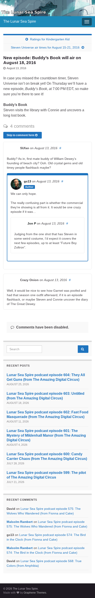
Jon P (31, 223)
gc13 (27, 181)
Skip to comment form (21, 135)
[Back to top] (85, 588)
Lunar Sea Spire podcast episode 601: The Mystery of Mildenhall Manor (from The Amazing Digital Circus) (46, 435)
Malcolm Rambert (20, 522)
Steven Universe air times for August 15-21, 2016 (45, 47)
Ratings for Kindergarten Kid (50, 39)
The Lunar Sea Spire (19, 21)
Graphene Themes (35, 592)
